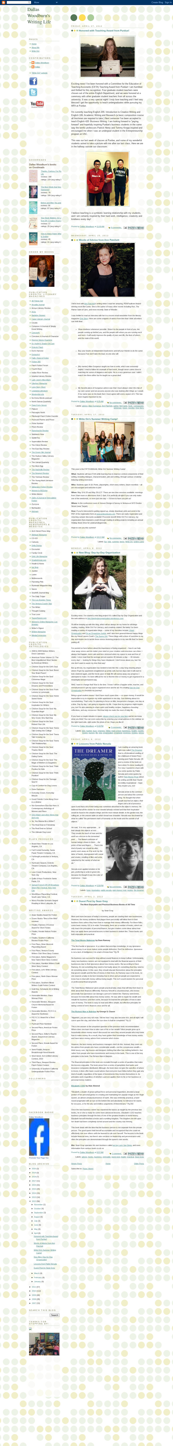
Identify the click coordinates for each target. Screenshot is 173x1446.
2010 (34, 1291)
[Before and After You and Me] (35, 208)
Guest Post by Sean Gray (93, 901)
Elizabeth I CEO (78, 1086)
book (130, 406)
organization (108, 733)
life (97, 733)
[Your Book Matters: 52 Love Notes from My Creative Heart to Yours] (35, 223)
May (36, 1229)
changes (101, 731)
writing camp (139, 542)
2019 (34, 1173)
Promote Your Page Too (38, 1158)
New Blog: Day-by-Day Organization (99, 552)
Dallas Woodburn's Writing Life (39, 15)
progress (127, 733)
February (38, 1277)
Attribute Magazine (39, 535)
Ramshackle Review (40, 431)
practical (130, 1157)
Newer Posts (76, 1164)
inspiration (96, 890)
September (39, 1213)
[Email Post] (125, 227)
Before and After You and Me (52, 203)
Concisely (36, 333)
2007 (34, 1303)
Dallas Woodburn (42, 63)
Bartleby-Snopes (38, 315)
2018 (34, 1177)
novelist (131, 408)
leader (123, 1157)
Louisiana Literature (40, 391)
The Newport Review (40, 473)
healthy (134, 731)
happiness (126, 731)
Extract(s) (36, 354)
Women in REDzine (39, 491)
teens (122, 542)
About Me (35, 48)
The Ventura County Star (42, 604)
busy (95, 731)
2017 (34, 1181)
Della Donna (37, 545)
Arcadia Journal (38, 305)
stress (141, 733)
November (38, 1205)
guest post (116, 1157)
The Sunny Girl (101, 636)
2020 (34, 1169)
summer (115, 542)
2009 (34, 1295)
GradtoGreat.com (39, 560)
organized (118, 733)
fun (105, 542)
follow (108, 731)
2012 (34, 1201)
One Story (84, 319)
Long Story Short (38, 387)
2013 (34, 1197)
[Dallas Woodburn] (39, 1155)
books (90, 1157)
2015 (34, 1189)
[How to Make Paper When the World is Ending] (35, 239)
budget (89, 731)
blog (83, 731)
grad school (116, 731)
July (36, 1221)
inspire (85, 733)
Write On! (35, 51)
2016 (34, 1185)
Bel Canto (123, 406)
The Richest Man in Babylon (83, 1012)
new (100, 733)
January (37, 1282)
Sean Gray (139, 1157)
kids (109, 542)
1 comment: (117, 1153)
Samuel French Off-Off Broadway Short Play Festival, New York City (45, 887)
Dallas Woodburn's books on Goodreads (42, 166)
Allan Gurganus (94, 406)
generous (117, 408)
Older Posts (139, 1164)
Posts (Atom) (88, 1169)
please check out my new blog (115, 716)
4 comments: (116, 227)
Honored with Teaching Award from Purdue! (104, 30)
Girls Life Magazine (39, 556)
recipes (135, 733)
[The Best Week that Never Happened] (35, 192)
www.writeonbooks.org (105, 514)
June (36, 1225)
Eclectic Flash (37, 347)
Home (108, 1164)
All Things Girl (37, 301)
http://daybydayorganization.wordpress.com (105, 618)
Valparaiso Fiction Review (42, 487)
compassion (138, 406)
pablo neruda (106, 890)
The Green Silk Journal (41, 452)
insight (140, 731)
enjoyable (106, 1157)
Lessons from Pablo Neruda (95, 743)
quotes (130, 890)
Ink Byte (35, 567)
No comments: (115, 403)
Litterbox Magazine (39, 383)
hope (88, 890)
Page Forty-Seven (39, 405)
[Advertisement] (46, 1375)
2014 (34, 1193)
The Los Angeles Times (41, 600)
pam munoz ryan (119, 890)
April (36, 1233)
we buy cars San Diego (122, 1145)
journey (92, 733)
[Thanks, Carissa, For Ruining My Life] (35, 176)
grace (124, 408)
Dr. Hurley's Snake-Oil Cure (43, 344)
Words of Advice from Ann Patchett (99, 240)
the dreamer (139, 890)
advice (85, 406)
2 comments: (116, 727)
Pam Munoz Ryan (131, 777)
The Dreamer (136, 750)
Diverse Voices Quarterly (42, 340)
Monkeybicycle (38, 394)
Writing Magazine (39, 632)
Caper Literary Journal (41, 319)
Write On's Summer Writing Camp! (98, 419)
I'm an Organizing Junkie (96, 633)
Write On (129, 542)
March (37, 1273)
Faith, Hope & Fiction (40, 358)
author (115, 406)
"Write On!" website (39, 73)
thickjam (35, 511)
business (98, 1157)
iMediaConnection (39, 635)
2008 (34, 1299)
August (37, 1217)
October (37, 1209)
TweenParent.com (39, 618)
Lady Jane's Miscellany (41, 380)
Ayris (34, 312)
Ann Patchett (89, 304)
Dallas (37, 67)
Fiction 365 (36, 362)
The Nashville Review (40, 470)
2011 (34, 1287)
